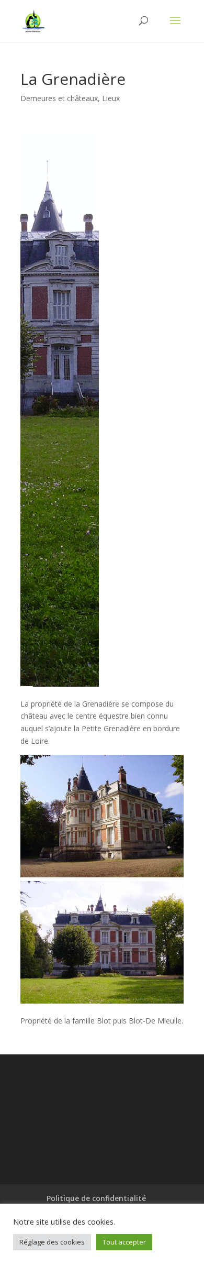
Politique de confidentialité (96, 1198)
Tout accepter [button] (124, 1242)
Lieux (111, 98)
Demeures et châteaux (59, 98)
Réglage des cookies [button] (52, 1242)
